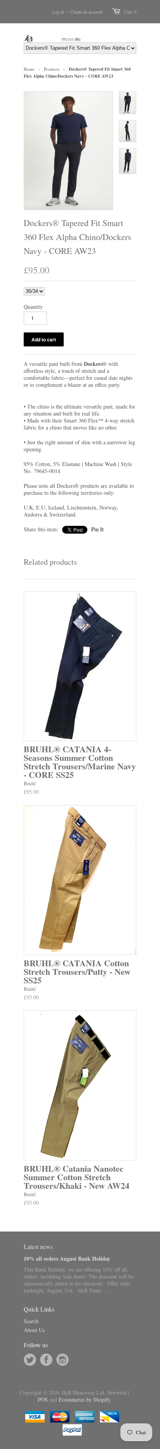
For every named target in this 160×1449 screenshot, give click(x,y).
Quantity (33, 306)
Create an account (86, 12)
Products (51, 69)
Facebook (46, 1359)
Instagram (62, 1359)
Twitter (30, 1359)
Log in (58, 12)
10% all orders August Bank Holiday (67, 1258)
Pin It (97, 529)
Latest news (38, 1246)
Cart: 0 (130, 12)
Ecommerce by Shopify (85, 1399)
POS (43, 1399)
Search (31, 1321)
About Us (34, 1330)
